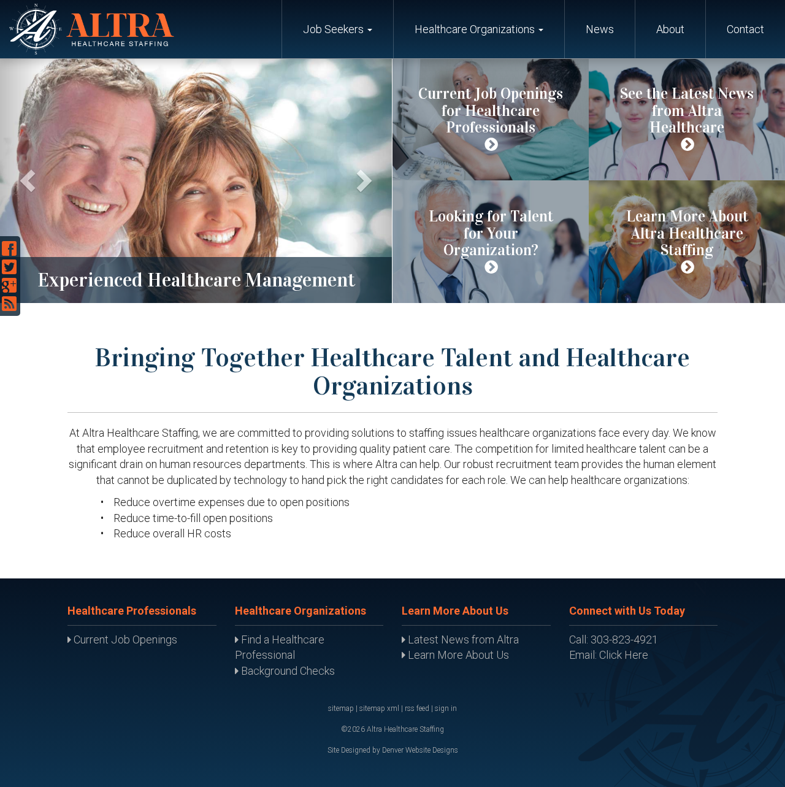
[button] (23, 180)
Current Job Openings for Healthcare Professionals (490, 110)
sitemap (341, 708)
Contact (745, 29)
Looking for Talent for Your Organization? (491, 233)
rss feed (417, 708)
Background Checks (287, 670)
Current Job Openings (124, 639)
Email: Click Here (608, 654)
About (670, 29)
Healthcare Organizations (476, 29)
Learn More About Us (457, 654)
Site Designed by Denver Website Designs (392, 750)
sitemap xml (379, 708)
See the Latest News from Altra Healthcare (687, 110)
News (600, 29)
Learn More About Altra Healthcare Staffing (687, 233)
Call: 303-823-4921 (613, 639)
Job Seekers (334, 29)
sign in (446, 708)
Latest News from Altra (462, 639)
